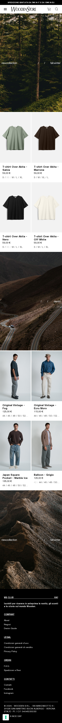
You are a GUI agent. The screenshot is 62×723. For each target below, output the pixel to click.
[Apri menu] (5, 9)
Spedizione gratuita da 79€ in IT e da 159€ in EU (31, 2)
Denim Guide (10, 628)
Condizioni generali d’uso (16, 643)
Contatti (8, 685)
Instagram (9, 693)
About (6, 620)
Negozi (7, 624)
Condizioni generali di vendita (18, 647)
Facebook (8, 689)
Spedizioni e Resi (12, 670)
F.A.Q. (7, 666)
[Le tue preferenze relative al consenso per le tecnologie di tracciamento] (6, 717)
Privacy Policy (10, 651)
